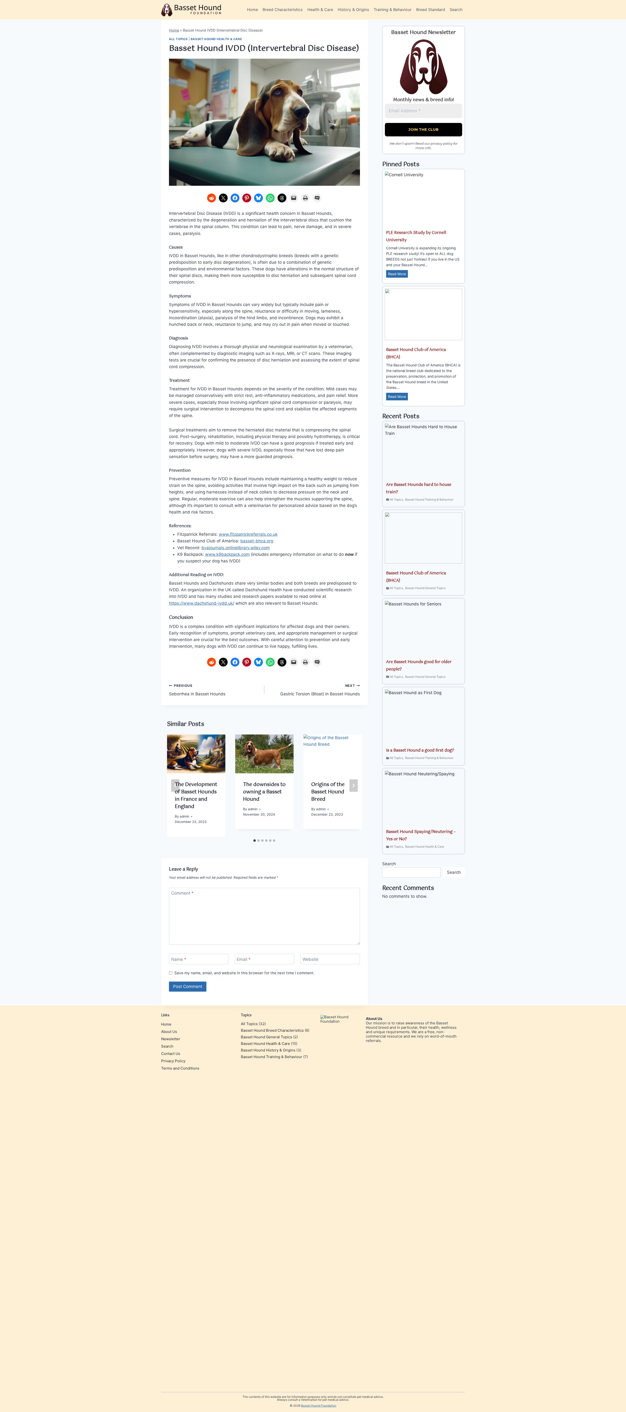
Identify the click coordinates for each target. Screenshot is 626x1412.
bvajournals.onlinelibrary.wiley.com (235, 547)
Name (178, 959)
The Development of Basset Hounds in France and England (196, 796)
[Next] (353, 785)
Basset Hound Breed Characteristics (272, 1030)
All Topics (178, 39)
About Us (169, 1031)
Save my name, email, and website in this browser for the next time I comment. (244, 973)
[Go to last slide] (175, 785)
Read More (398, 275)
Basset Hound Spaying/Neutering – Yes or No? (421, 836)
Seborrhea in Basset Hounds (197, 690)
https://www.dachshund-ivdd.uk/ (201, 603)
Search (456, 9)
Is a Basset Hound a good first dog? (420, 750)
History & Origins (353, 9)
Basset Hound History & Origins (268, 1050)
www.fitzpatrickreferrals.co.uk (248, 534)
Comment (182, 893)
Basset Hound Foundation (318, 1405)
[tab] (254, 840)
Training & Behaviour (393, 9)
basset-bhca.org (256, 540)
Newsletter (170, 1039)
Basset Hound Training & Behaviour (429, 499)
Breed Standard (430, 9)
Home (252, 9)
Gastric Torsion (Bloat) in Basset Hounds (320, 690)
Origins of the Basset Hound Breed (328, 792)
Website (310, 959)
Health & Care (320, 9)
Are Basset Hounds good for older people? (419, 666)
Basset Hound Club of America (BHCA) (416, 354)
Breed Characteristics (282, 9)
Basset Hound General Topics (425, 588)
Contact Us (170, 1053)
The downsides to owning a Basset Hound (264, 792)
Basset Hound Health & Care (216, 39)
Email (244, 959)
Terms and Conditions (180, 1068)
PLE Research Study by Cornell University (416, 236)
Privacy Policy (173, 1061)
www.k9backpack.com (227, 554)
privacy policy (442, 143)
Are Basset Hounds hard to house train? (418, 488)
